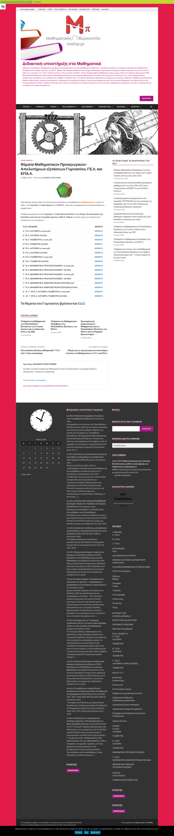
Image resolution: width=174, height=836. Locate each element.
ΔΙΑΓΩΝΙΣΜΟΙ (72, 9)
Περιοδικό (116, 583)
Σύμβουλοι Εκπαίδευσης (122, 697)
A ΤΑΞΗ (115, 729)
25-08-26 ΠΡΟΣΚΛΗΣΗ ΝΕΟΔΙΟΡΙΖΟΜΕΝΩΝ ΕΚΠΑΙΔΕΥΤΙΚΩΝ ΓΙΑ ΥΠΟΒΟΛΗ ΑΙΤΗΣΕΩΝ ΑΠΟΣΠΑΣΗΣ (86, 504)
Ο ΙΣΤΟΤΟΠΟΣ (118, 775)
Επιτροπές (117, 603)
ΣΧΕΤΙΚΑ (26, 107)
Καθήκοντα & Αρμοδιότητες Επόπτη (127, 693)
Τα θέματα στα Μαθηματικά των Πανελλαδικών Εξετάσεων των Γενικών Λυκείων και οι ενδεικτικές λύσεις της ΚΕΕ (33, 326)
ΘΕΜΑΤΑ (99, 231)
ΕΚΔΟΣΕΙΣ (105, 9)
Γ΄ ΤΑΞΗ (115, 543)
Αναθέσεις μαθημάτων (121, 616)
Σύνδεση (37, 2)
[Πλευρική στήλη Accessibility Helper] (3, 6)
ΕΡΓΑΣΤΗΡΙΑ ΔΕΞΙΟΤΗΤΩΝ (124, 620)
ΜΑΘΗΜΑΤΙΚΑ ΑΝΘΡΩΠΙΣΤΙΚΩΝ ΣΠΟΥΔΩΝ (132, 760)
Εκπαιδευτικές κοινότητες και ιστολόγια (16, 2)
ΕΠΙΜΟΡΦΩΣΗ (73, 770)
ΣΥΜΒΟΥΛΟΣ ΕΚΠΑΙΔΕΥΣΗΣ (125, 780)
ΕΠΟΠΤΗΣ (135, 107)
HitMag (150, 822)
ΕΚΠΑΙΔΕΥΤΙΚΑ (85, 9)
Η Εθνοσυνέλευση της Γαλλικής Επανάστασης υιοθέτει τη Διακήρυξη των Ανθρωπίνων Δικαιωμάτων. (131, 464)
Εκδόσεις (121, 107)
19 (59, 458)
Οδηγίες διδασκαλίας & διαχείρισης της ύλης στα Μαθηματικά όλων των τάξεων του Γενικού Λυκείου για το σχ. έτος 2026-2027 (133, 173)
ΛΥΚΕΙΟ (49, 9)
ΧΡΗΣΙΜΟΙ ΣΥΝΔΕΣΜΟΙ (122, 624)
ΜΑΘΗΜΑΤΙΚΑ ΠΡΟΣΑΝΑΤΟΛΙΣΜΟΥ (129, 752)
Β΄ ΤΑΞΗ (116, 539)
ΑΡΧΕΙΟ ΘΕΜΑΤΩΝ (27, 160)
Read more (95, 832)
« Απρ (23, 474)
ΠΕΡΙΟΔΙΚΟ (96, 9)
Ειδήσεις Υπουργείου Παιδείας (86, 410)
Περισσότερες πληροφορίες (34, 380)
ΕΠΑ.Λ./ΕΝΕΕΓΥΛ (60, 9)
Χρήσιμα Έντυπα (119, 721)
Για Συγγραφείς (119, 594)
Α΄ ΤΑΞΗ (116, 535)
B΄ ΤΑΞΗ (116, 741)
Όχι (86, 832)
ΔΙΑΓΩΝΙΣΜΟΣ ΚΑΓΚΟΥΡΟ (124, 555)
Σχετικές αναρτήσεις (122, 475)
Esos (117, 410)
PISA (114, 551)
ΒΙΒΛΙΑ (115, 579)
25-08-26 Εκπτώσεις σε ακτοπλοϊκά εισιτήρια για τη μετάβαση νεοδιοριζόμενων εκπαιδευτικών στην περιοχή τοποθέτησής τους (87, 457)
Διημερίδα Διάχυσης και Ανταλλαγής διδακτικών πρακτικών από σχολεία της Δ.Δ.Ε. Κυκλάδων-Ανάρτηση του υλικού (132, 217)
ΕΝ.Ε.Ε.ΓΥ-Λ (117, 673)
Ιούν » (29, 474)
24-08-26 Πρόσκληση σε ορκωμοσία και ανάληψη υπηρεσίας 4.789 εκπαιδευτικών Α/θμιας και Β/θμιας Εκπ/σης (85, 721)
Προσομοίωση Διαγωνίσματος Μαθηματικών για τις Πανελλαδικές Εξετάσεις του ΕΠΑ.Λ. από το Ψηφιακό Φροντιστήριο (94, 327)
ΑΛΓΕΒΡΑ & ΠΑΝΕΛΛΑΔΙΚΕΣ (125, 663)
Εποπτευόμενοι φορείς (121, 689)
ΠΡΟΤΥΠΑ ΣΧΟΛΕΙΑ (121, 571)
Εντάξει (79, 832)
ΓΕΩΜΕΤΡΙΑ (118, 643)
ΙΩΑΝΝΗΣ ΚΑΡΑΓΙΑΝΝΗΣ (52, 178)
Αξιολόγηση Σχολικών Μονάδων (126, 705)
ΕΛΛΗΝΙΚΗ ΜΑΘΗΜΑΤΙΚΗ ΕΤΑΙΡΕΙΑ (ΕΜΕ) (131, 567)
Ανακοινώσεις (118, 680)
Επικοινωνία (118, 599)
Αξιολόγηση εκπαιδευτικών (124, 700)
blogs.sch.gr (140, 822)
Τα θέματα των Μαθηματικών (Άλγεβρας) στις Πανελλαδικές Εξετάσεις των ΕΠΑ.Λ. (64, 325)
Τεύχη (115, 607)
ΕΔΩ (81, 303)
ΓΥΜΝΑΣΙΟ (41, 9)
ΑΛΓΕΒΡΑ (117, 639)
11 (53, 453)
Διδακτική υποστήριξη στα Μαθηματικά (61, 63)
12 (59, 453)
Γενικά (115, 586)
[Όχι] (171, 831)
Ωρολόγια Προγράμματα (122, 629)
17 (47, 458)
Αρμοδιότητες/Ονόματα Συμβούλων (127, 709)
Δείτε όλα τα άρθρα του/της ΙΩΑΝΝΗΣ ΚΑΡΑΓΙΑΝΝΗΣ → (46, 386)
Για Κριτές (117, 590)
